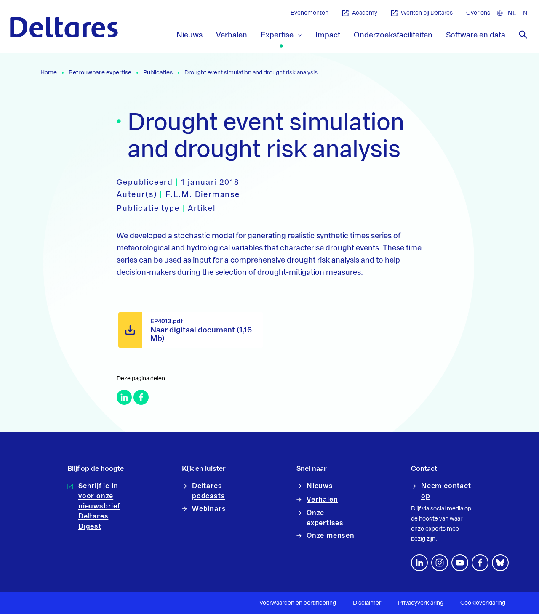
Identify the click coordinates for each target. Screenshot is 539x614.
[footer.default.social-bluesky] (500, 562)
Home (48, 73)
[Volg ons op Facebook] (480, 562)
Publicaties (158, 73)
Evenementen (309, 13)
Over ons (478, 13)
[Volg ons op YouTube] (459, 562)
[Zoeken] (523, 34)
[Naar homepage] (64, 27)
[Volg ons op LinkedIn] (419, 562)
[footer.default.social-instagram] (439, 562)
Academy (364, 13)
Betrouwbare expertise (100, 73)
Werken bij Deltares (427, 13)
